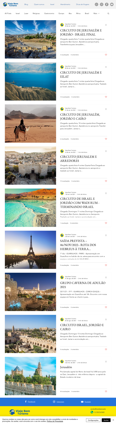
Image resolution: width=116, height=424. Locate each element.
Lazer (26, 13)
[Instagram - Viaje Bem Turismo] (101, 4)
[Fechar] (113, 420)
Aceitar (106, 420)
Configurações (93, 420)
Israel (18, 13)
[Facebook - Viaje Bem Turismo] (106, 4)
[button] (82, 4)
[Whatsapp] (96, 4)
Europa (61, 13)
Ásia (70, 13)
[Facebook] (25, 401)
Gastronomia (49, 13)
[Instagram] (54, 401)
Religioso (36, 13)
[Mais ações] (106, 24)
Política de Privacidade (55, 421)
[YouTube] (82, 401)
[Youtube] (112, 4)
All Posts (8, 13)
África (78, 13)
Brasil (87, 13)
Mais (95, 13)
